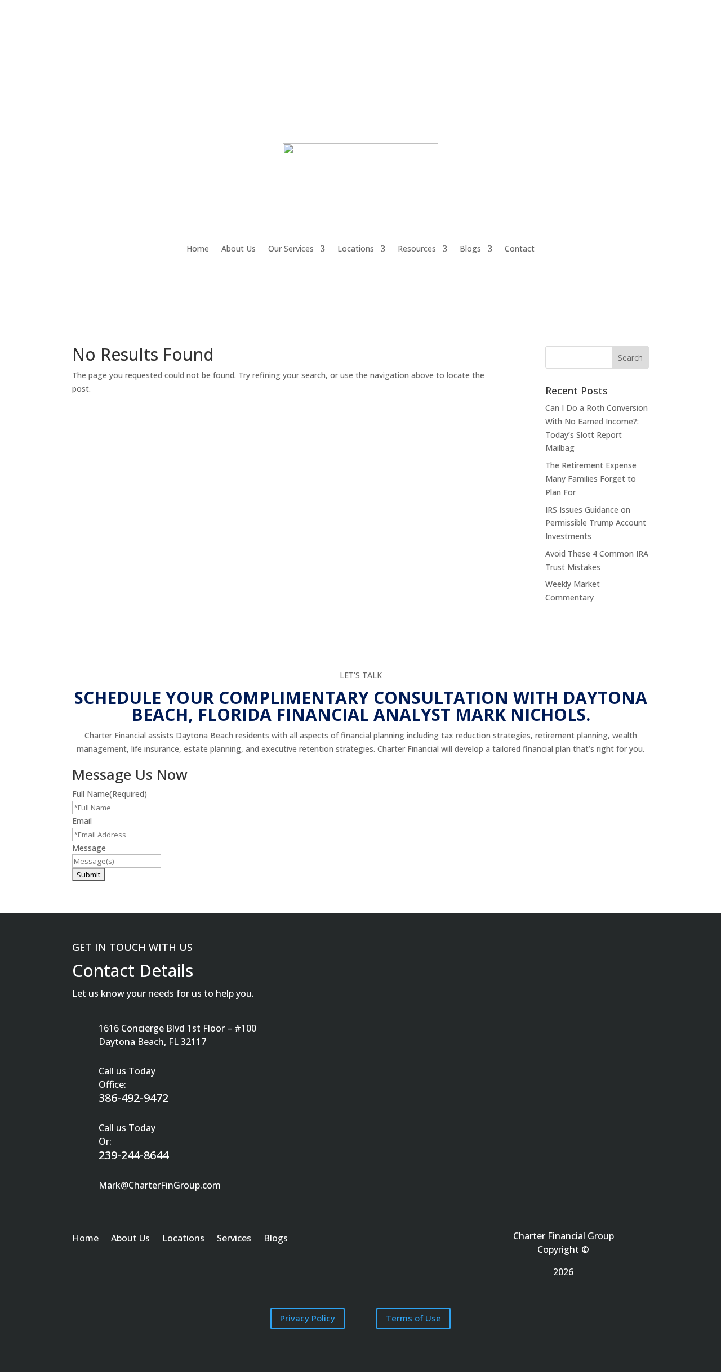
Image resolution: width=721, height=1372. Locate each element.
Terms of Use (413, 1318)
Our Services (291, 248)
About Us (238, 248)
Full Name (109, 793)
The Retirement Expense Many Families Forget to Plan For (591, 478)
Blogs (470, 248)
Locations (355, 248)
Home (197, 248)
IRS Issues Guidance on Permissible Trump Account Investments (595, 523)
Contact (520, 248)
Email (82, 820)
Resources (417, 248)
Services (234, 1239)
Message (89, 847)
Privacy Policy (307, 1318)
